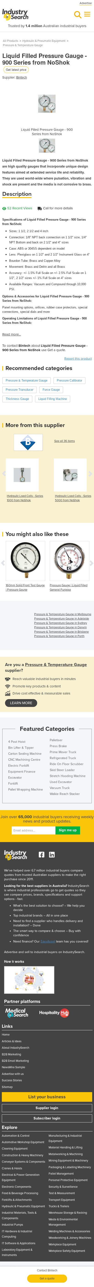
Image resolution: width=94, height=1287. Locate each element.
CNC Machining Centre (24, 760)
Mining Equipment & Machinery (68, 1160)
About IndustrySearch (15, 1048)
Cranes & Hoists (12, 1168)
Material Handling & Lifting (65, 1147)
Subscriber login (47, 1118)
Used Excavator (61, 782)
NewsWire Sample (13, 1067)
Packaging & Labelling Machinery (70, 1167)
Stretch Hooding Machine (68, 776)
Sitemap (7, 1087)
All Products (10, 41)
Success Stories (12, 1080)
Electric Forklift (18, 766)
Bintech (21, 77)
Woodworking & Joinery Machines (70, 1238)
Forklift (13, 784)
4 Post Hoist (16, 742)
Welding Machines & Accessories (69, 1231)
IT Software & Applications (18, 1243)
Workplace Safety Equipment (67, 1251)
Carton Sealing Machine (25, 754)
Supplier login (47, 1108)
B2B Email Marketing (15, 1061)
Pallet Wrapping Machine (25, 790)
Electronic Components (16, 1187)
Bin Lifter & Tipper (21, 748)
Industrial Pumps (12, 1225)
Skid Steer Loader (62, 770)
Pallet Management (61, 1174)
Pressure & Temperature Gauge (23, 45)
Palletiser (56, 740)
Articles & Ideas (11, 1041)
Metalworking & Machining (66, 1154)
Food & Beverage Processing (20, 1193)
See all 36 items (64, 441)
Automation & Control (15, 1136)
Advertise (86, 3)
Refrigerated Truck (63, 758)
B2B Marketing (11, 1054)
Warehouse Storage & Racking (68, 1213)
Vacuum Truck (60, 788)
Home (6, 1034)
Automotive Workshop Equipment (23, 1142)
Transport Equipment (62, 1200)
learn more (21, 703)
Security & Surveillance (63, 1187)
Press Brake (58, 746)
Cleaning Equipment (15, 1148)
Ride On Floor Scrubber (67, 764)
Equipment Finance (21, 772)
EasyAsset (48, 941)
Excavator (15, 778)
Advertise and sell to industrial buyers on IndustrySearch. (44, 952)
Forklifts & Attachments (17, 1200)
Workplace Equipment (62, 1244)
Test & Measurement (62, 1193)
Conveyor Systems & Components (23, 1162)
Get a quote (47, 1278)
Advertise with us (13, 1074)
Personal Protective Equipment (68, 1180)
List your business (47, 1097)
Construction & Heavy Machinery (22, 1155)
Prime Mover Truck (63, 752)
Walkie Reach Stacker (65, 794)
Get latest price (16, 69)
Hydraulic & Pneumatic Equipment (43, 41)
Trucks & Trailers (59, 1206)
